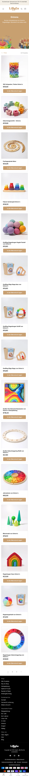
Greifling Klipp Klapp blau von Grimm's (12, 285)
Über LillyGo (5, 735)
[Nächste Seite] (21, 672)
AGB (15, 762)
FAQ (2, 737)
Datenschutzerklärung (7, 762)
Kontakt (3, 700)
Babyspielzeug (5, 711)
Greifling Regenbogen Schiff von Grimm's (13, 327)
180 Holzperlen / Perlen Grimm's (13, 84)
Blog (2, 739)
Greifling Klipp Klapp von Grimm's (13, 368)
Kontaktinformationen (14, 764)
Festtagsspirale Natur (9, 161)
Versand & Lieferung (7, 702)
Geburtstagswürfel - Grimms (12, 121)
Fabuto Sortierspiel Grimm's (11, 202)
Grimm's (3, 723)
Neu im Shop (5, 684)
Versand (19, 762)
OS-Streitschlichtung (10, 759)
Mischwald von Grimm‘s (10, 533)
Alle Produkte (5, 681)
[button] (3, 9)
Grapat (3, 726)
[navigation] (3, 774)
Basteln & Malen (6, 691)
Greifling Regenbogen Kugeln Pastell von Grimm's (14, 243)
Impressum (24, 762)
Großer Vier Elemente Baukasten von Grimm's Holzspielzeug (14, 409)
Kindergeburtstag (6, 694)
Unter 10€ (4, 718)
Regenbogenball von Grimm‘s (12, 614)
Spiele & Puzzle (5, 689)
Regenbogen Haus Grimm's (11, 574)
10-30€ (3, 721)
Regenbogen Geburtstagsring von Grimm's (13, 655)
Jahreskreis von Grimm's (10, 493)
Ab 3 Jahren (4, 716)
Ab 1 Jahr (4, 713)
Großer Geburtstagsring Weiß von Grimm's (13, 451)
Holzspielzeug (5, 686)
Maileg (3, 728)
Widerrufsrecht (5, 705)
